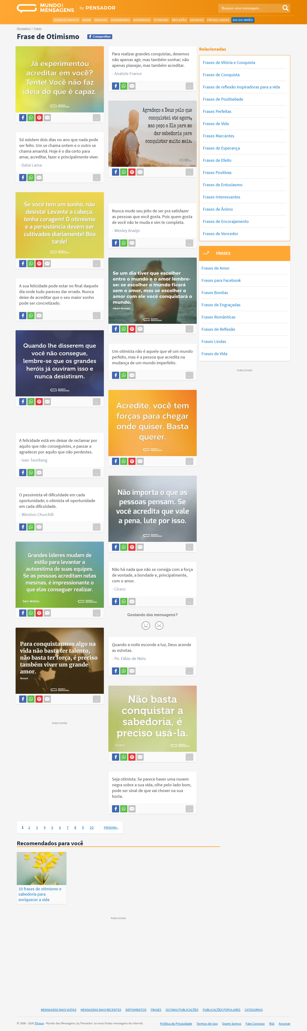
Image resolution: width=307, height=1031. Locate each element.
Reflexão (179, 20)
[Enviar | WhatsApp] (31, 117)
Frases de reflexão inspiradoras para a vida (241, 87)
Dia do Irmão (243, 20)
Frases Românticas (218, 317)
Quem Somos (231, 1023)
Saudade (197, 20)
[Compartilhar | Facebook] (22, 117)
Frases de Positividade (223, 99)
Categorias (254, 1010)
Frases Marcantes (218, 136)
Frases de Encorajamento (226, 221)
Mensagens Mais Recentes (101, 1010)
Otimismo (161, 20)
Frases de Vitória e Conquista (229, 62)
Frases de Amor (215, 268)
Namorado (141, 20)
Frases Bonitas (214, 292)
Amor (86, 20)
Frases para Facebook (221, 280)
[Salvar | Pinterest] (39, 117)
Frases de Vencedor (220, 233)
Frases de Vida (216, 123)
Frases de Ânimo (218, 209)
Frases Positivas (217, 172)
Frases (156, 1010)
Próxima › (111, 827)
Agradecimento (66, 20)
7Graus (39, 1023)
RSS (271, 1023)
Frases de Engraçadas (221, 304)
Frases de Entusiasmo (222, 184)
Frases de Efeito (217, 160)
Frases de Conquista (221, 74)
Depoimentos (135, 1010)
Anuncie (284, 1023)
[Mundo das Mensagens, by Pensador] (83, 8)
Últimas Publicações (181, 1010)
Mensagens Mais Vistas (58, 1010)
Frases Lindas (218, 20)
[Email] (47, 117)
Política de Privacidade (176, 1023)
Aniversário (120, 20)
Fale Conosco (255, 1023)
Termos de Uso (207, 1023)
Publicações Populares (221, 1010)
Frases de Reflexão (218, 329)
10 (92, 827)
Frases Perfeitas (217, 111)
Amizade (100, 20)
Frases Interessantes (221, 197)
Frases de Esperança (221, 148)
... (96, 117)
